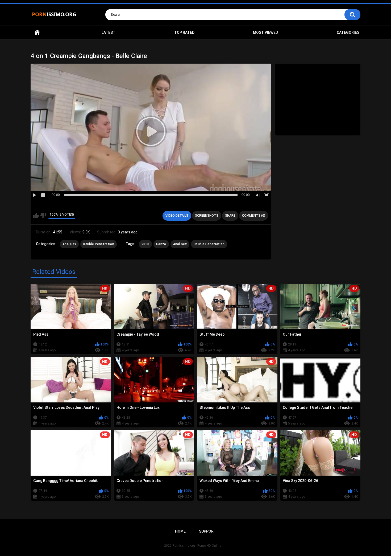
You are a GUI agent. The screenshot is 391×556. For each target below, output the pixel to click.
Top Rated (184, 32)
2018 (145, 244)
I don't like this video (43, 215)
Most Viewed (265, 32)
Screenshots (206, 215)
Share (230, 215)
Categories (348, 32)
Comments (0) (253, 215)
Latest (108, 32)
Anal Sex (69, 244)
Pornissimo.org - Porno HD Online (197, 545)
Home (37, 32)
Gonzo (161, 244)
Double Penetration (98, 244)
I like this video (36, 215)
